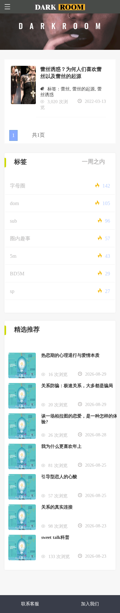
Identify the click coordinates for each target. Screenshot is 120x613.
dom (14, 203)
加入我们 (90, 604)
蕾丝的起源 (83, 89)
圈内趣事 (20, 238)
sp (12, 291)
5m (13, 256)
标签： (54, 89)
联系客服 (30, 604)
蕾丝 (65, 89)
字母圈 (17, 185)
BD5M (17, 273)
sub (13, 221)
